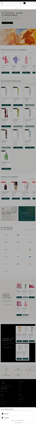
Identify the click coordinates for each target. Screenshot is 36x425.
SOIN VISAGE (25, 5)
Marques (33, 5)
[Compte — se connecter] (29, 3)
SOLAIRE (29, 5)
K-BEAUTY (6, 5)
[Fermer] (34, 409)
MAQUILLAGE (11, 5)
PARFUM (16, 5)
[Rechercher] (25, 3)
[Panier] (34, 3)
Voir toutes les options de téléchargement (18, 420)
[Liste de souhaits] (32, 3)
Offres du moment (18, 8)
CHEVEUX (2, 5)
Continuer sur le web (18, 422)
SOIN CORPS (20, 5)
